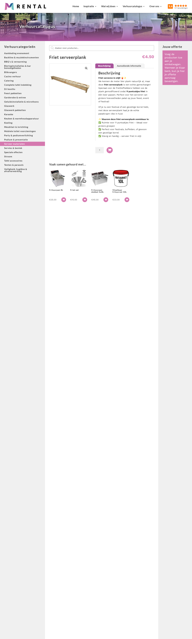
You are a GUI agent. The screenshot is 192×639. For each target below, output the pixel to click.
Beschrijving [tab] (104, 66)
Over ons (154, 6)
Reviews (184, 6)
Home (76, 6)
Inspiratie (88, 6)
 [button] (64, 200)
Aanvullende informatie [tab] (129, 66)
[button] (86, 68)
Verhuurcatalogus (132, 6)
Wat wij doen (108, 6)
